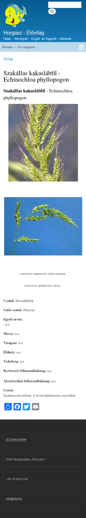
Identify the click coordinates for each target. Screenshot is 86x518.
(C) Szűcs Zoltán (16, 439)
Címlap (8, 58)
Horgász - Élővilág (23, 32)
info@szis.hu (14, 498)
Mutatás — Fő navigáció (18, 47)
